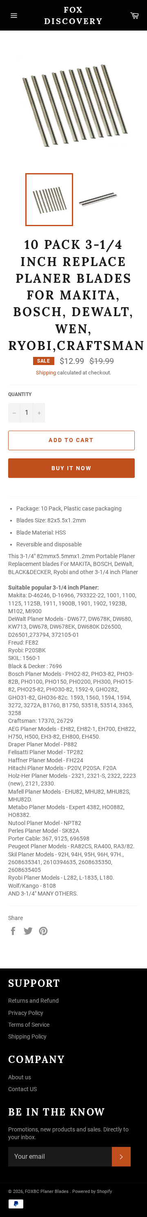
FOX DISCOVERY (73, 15)
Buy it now (71, 468)
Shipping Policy (27, 1036)
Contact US (22, 1089)
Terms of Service (28, 1024)
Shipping (46, 373)
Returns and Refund (33, 1000)
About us (19, 1077)
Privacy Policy (25, 1013)
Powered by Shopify (92, 1191)
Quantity (19, 394)
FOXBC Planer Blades (47, 1191)
